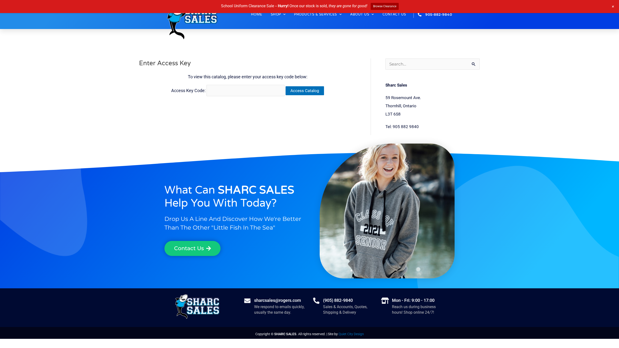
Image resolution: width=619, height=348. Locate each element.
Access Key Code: (188, 90)
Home (256, 14)
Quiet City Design (351, 334)
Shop (276, 14)
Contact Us (394, 14)
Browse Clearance (384, 6)
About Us (359, 14)
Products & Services (315, 14)
